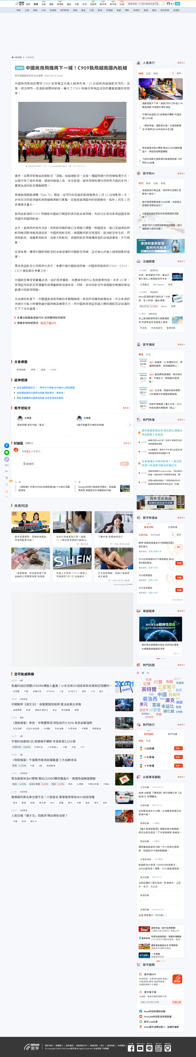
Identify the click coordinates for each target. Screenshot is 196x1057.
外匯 (77, 4)
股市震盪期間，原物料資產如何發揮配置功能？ (30, 538)
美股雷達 (154, 292)
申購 (179, 563)
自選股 (176, 10)
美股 (51, 4)
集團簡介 (59, 1045)
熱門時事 (64, 10)
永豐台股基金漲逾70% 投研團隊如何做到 (41, 317)
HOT (152, 362)
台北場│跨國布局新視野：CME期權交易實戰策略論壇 (165, 392)
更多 (179, 73)
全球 (84, 4)
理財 (127, 10)
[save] (6, 484)
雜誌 (154, 10)
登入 (172, 3)
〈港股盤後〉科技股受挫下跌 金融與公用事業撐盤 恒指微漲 (30, 574)
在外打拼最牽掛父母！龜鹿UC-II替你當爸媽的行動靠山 (71, 538)
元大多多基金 (145, 587)
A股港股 (18, 57)
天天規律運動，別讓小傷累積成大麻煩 (114, 574)
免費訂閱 (176, 1002)
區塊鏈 (109, 10)
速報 (75, 10)
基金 (69, 4)
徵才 (102, 1045)
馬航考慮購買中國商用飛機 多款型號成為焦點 (40, 398)
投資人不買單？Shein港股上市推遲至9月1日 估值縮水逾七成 (71, 574)
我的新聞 (164, 10)
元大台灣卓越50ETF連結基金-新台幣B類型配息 (156, 560)
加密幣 (93, 4)
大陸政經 (30, 57)
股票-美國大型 (155, 551)
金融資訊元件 (81, 1045)
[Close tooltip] (30, 491)
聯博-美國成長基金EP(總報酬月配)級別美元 (156, 544)
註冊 (177, 3)
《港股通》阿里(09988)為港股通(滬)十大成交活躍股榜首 (44, 488)
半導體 (150, 765)
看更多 (126, 408)
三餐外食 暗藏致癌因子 (110, 536)
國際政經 (154, 270)
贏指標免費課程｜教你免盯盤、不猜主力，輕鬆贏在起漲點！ (165, 378)
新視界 (136, 10)
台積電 (150, 757)
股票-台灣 (153, 567)
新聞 (36, 4)
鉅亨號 (113, 4)
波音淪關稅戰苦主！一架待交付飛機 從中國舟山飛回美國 (46, 387)
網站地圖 (111, 1045)
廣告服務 (69, 1045)
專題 (146, 10)
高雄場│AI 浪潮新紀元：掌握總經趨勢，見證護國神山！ (166, 363)
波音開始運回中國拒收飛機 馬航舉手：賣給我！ (41, 392)
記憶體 (150, 748)
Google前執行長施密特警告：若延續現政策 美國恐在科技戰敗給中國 (97, 488)
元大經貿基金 (145, 575)
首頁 (28, 4)
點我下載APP (48, 323)
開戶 (179, 547)
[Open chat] (6, 491)
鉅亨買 (103, 4)
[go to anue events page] (163, 3)
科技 (43, 10)
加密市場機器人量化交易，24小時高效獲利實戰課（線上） (165, 405)
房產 (119, 10)
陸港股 (60, 4)
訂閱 (122, 4)
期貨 (100, 10)
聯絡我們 (94, 1045)
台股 (43, 4)
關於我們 (49, 1045)
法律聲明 (121, 1045)
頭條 (19, 10)
